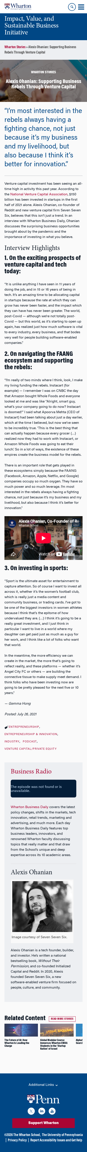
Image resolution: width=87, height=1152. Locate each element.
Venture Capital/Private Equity (30, 749)
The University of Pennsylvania (62, 1135)
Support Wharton (43, 1123)
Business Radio (31, 772)
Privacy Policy (17, 1140)
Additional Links (42, 1085)
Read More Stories (62, 1019)
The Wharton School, (27, 1135)
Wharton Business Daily (29, 807)
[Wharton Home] (17, 6)
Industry (11, 741)
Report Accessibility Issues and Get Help (56, 1140)
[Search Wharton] (72, 7)
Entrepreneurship (24, 727)
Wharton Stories (14, 47)
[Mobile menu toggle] (81, 7)
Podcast (30, 741)
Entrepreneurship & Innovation (30, 734)
